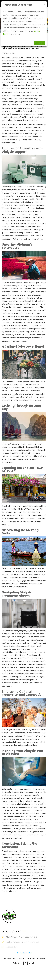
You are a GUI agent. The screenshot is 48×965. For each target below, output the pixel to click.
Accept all (39, 43)
